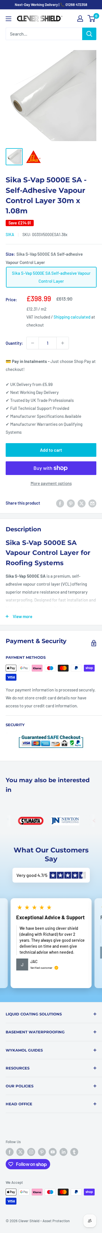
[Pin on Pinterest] (71, 503)
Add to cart (51, 450)
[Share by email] (92, 503)
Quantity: (14, 343)
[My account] (80, 18)
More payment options (51, 483)
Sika (10, 234)
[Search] (89, 34)
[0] (91, 18)
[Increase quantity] (63, 343)
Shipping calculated (72, 316)
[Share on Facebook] (60, 503)
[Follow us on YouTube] (53, 1152)
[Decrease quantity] (33, 343)
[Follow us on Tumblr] (74, 1152)
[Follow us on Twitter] (20, 1152)
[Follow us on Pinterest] (42, 1152)
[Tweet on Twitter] (82, 503)
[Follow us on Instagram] (31, 1152)
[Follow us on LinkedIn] (63, 1152)
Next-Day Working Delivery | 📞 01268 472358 (51, 4)
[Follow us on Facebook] (10, 1152)
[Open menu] (8, 18)
